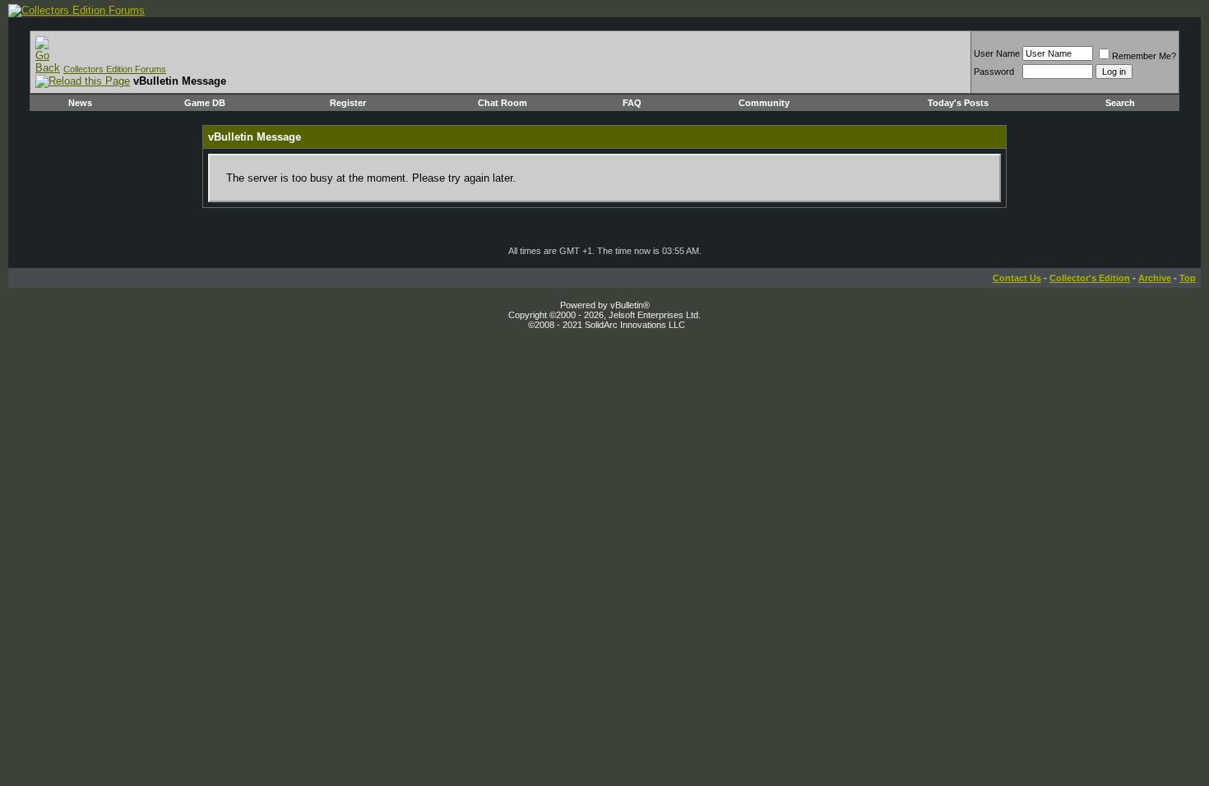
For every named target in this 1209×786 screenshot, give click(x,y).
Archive (1154, 278)
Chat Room (502, 103)
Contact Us (1017, 278)
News (80, 103)
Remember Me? (1144, 56)
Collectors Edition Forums (114, 69)
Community (764, 103)
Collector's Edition (1089, 278)
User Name (997, 53)
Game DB (204, 103)
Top (1187, 278)
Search (1120, 103)
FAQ (632, 103)
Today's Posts (958, 103)
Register (348, 103)
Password (994, 71)
